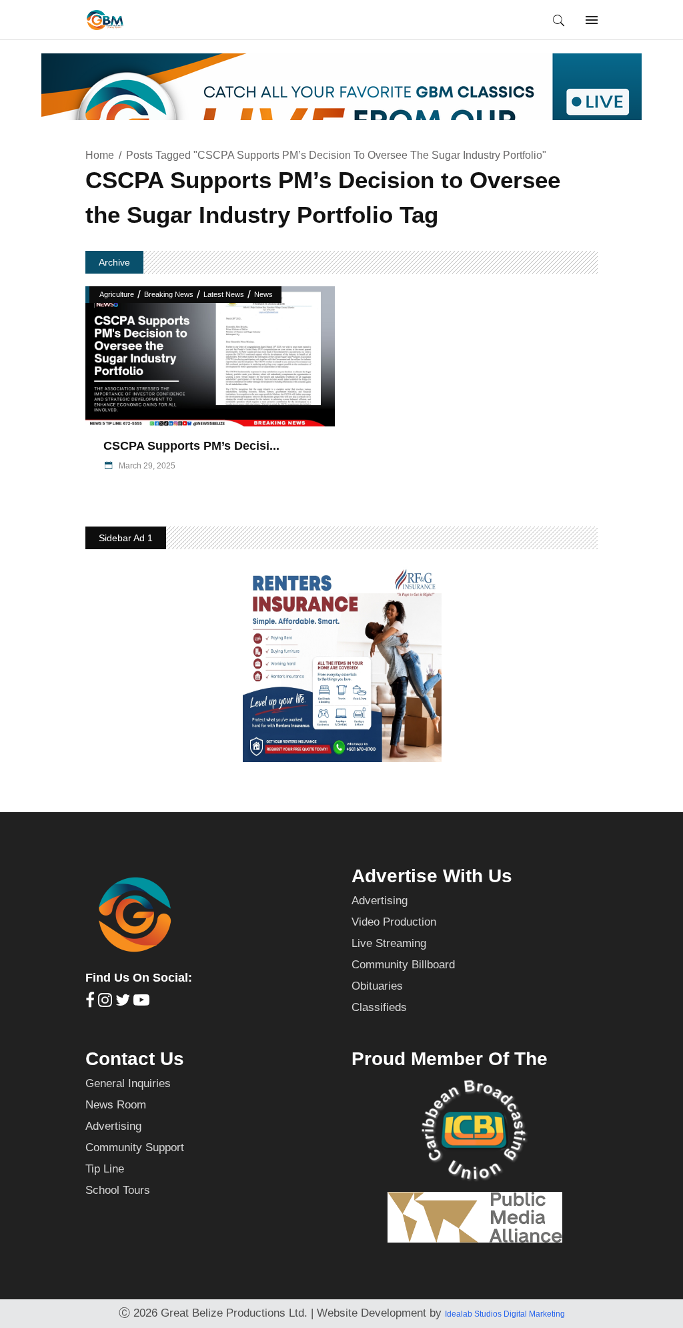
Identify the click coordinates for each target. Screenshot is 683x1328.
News (263, 294)
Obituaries (377, 986)
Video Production (394, 922)
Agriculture (116, 294)
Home (99, 155)
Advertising (380, 900)
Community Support (134, 1147)
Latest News (223, 294)
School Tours (117, 1190)
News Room (115, 1104)
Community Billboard (403, 964)
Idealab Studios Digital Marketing (505, 1314)
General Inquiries (128, 1083)
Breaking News (168, 294)
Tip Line (104, 1169)
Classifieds (379, 1007)
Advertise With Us (432, 876)
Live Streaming (389, 943)
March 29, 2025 (146, 465)
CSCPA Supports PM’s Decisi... (191, 445)
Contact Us (134, 1058)
